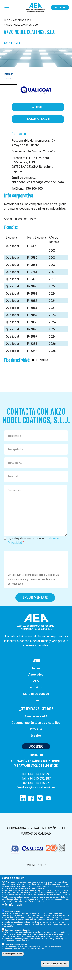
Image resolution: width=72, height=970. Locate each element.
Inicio (7, 20)
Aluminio (36, 687)
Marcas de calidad (36, 694)
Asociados (36, 674)
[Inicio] (35, 7)
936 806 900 (34, 188)
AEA (36, 681)
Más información (13, 904)
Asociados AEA (22, 20)
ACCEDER (36, 746)
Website (38, 107)
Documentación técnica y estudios (36, 722)
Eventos (36, 735)
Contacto (36, 700)
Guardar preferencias (12, 954)
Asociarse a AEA (36, 716)
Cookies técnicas (12, 911)
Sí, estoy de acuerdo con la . (33, 540)
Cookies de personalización (17, 930)
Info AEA (36, 729)
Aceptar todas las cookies (55, 964)
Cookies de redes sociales (17, 945)
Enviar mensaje (37, 119)
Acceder (59, 7)
